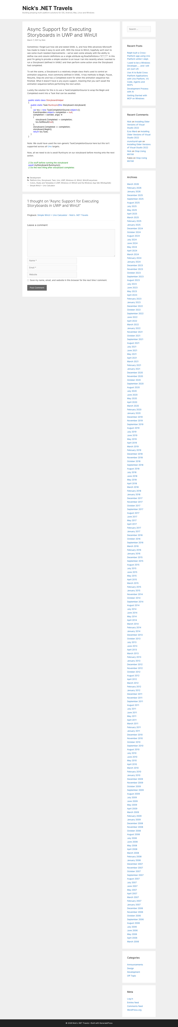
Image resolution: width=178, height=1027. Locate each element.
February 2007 (134, 901)
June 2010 (132, 757)
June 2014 (132, 612)
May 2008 (132, 845)
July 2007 (132, 882)
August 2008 (133, 834)
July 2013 (131, 642)
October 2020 (134, 380)
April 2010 (132, 764)
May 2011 (131, 716)
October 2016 (133, 539)
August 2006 (133, 923)
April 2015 (132, 579)
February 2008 (134, 856)
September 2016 (135, 542)
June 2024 (132, 243)
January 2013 (133, 661)
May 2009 (132, 805)
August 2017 (133, 513)
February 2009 (134, 816)
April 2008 (132, 849)
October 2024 (134, 232)
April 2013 (132, 649)
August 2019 (133, 428)
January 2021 (133, 369)
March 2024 (133, 254)
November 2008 (135, 827)
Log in (130, 999)
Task (54, 180)
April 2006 (132, 938)
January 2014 (133, 631)
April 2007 (132, 893)
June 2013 (132, 646)
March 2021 (133, 361)
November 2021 (135, 332)
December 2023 (135, 265)
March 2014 (133, 624)
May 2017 (132, 520)
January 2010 (133, 775)
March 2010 (133, 768)
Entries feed (133, 1002)
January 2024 (134, 262)
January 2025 (133, 225)
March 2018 (133, 487)
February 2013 (134, 657)
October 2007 (134, 871)
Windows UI (71, 180)
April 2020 (132, 402)
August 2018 (133, 468)
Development (35, 178)
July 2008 (132, 838)
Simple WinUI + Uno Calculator (42, 185)
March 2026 (133, 184)
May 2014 (132, 616)
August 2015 (133, 565)
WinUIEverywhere (90, 180)
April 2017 (132, 524)
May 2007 (132, 890)
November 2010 (135, 738)
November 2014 (135, 594)
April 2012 (132, 679)
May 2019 (132, 439)
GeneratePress (106, 1023)
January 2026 (134, 191)
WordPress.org (134, 1010)
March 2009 (133, 812)
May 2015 (132, 576)
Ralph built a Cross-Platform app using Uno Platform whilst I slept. (138, 56)
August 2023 (133, 280)
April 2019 (132, 443)
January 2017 (133, 531)
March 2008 (133, 853)
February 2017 (134, 528)
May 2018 (132, 479)
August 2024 (133, 236)
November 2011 (134, 698)
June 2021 (132, 350)
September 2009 (135, 790)
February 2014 (134, 627)
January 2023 (134, 302)
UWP (63, 180)
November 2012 (135, 668)
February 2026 (134, 188)
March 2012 (133, 683)
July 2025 (132, 206)
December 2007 (135, 864)
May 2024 (132, 247)
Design (130, 968)
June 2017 (132, 516)
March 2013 (133, 653)
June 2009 (132, 801)
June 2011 (132, 712)
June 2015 (132, 572)
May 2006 (132, 934)
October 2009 (134, 786)
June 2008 (132, 842)
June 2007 (132, 886)
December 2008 (135, 823)
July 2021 (131, 346)
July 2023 (132, 284)
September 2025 (135, 199)
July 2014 (131, 609)
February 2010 (134, 771)
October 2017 (133, 505)
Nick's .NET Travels (47, 8)
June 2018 (132, 476)
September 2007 (135, 875)
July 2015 (131, 568)
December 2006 (135, 908)
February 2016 (134, 550)
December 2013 (135, 635)
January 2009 (134, 819)
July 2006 (132, 927)
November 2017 (135, 502)
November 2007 (135, 867)
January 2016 (133, 553)
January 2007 (134, 904)
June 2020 (132, 395)
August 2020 (133, 387)
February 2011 (134, 727)
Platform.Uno (35, 180)
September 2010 (135, 746)
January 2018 (133, 494)
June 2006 (132, 930)
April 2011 (132, 720)
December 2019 (135, 417)
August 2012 (133, 675)
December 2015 (135, 557)
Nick (129, 121)
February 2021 (134, 365)
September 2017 (135, 509)
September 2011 (135, 701)
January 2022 (133, 328)
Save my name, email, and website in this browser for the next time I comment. (68, 280)
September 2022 (135, 313)
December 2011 (134, 694)
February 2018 (134, 491)
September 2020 (135, 383)
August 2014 (133, 605)
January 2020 (134, 413)
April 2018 (132, 483)
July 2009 (132, 797)
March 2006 (133, 941)
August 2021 (133, 343)
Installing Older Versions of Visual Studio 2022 (138, 124)
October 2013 (133, 638)
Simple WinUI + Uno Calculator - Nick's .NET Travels (62, 215)
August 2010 (133, 749)
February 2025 (134, 221)
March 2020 (133, 406)
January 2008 (134, 860)
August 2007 (133, 879)
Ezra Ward (132, 131)
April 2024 (132, 250)
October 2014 (133, 598)
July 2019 (131, 432)
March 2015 (133, 583)
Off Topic (131, 976)
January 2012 (133, 690)
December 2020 (135, 372)
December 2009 (135, 779)
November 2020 (135, 376)
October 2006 (134, 915)
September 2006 (135, 919)
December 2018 (135, 454)
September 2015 (135, 561)
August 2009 (133, 794)
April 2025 (132, 213)
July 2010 (131, 753)
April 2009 (132, 808)
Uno (50, 146)
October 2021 (133, 335)
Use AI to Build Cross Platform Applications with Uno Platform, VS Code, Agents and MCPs (138, 78)
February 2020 (134, 409)
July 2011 (131, 709)
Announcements (135, 964)
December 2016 (135, 535)
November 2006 (135, 912)
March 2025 (133, 217)
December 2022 (135, 306)
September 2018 (135, 465)
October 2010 (133, 742)
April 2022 (132, 321)
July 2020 (132, 391)
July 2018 (131, 472)
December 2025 (135, 195)
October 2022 (134, 310)
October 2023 (134, 273)
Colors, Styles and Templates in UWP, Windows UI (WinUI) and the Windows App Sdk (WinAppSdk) (70, 183)
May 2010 (132, 760)
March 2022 (133, 324)
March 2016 (133, 546)
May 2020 (132, 398)
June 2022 (132, 317)
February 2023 (134, 299)
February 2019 (134, 450)
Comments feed (135, 1006)
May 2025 (132, 210)
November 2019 (135, 420)
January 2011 (133, 731)
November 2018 (135, 457)
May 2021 (132, 354)
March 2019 (133, 446)
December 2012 (135, 664)
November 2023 (135, 269)
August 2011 (133, 705)
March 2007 (133, 897)
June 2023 (132, 287)
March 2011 (132, 723)
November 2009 (135, 782)
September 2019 (135, 424)
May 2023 (132, 291)
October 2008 (134, 831)
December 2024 (135, 228)
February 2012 (134, 686)
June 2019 (132, 435)
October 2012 (133, 672)
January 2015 (133, 590)
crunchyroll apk (134, 141)
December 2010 (135, 734)
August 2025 (133, 202)
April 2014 (132, 620)
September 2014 (135, 601)
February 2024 (134, 258)
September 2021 (135, 339)
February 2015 (134, 587)
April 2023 (132, 295)
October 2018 (133, 461)
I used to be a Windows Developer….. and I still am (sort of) (138, 66)
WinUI (79, 180)
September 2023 (135, 276)
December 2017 (135, 498)
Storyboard (46, 180)
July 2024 (132, 239)
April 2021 (132, 358)
